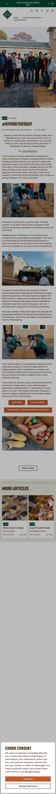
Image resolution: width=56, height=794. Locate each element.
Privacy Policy (32, 772)
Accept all (28, 779)
